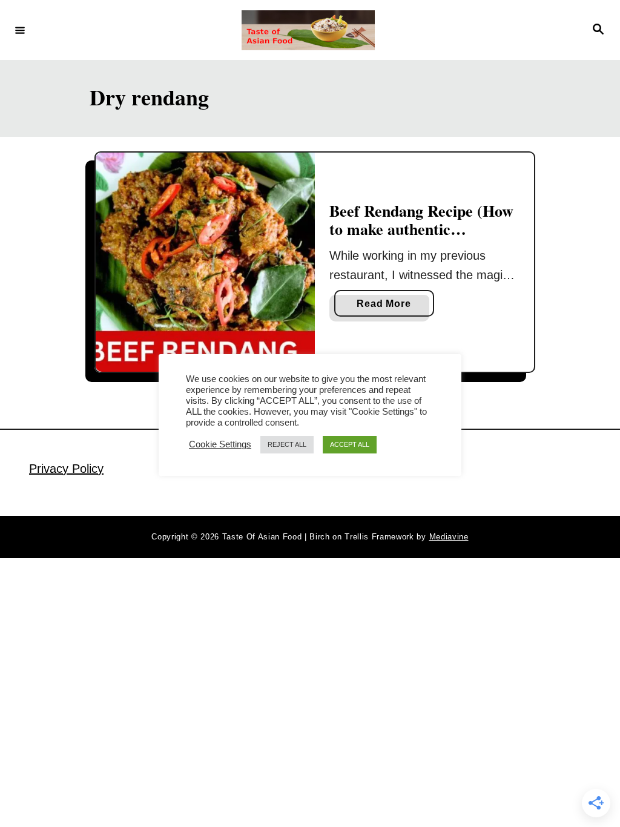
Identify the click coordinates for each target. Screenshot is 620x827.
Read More (388, 307)
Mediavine (449, 536)
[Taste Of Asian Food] (308, 30)
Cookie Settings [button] (220, 444)
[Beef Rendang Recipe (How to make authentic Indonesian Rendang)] (205, 262)
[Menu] (20, 29)
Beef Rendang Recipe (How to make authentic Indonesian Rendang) (421, 228)
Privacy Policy (66, 468)
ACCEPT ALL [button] (349, 444)
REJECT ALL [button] (287, 444)
